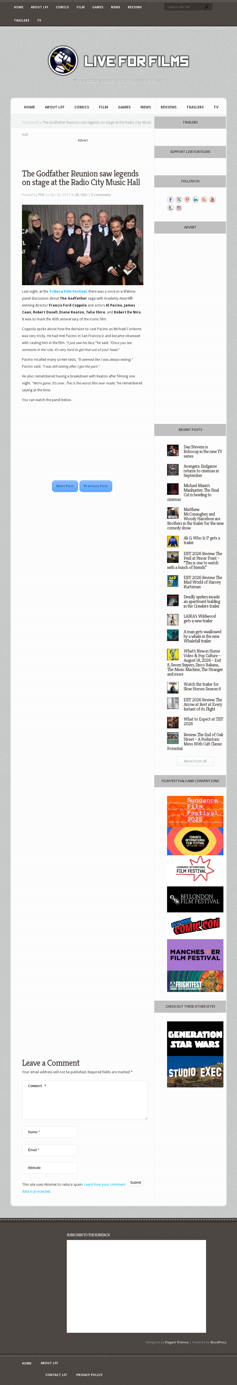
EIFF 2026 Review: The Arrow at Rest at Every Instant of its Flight (203, 704)
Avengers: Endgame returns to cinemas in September (201, 470)
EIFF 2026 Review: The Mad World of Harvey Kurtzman (203, 582)
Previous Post (96, 486)
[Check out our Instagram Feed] (178, 207)
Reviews (135, 7)
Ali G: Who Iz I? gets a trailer (202, 540)
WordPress (218, 1342)
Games (97, 7)
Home (18, 7)
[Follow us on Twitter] (178, 199)
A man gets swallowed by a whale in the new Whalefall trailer (202, 636)
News (115, 7)
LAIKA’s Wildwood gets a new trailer (200, 618)
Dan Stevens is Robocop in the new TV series (203, 451)
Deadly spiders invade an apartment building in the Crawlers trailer (202, 601)
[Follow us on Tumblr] (170, 207)
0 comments (101, 195)
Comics (62, 7)
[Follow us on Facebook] (170, 199)
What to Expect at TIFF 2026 (203, 721)
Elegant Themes (177, 1342)
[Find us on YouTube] (212, 199)
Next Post (65, 486)
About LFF (39, 7)
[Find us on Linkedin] (195, 199)
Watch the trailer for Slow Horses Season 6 (202, 686)
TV (39, 20)
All (37, 123)
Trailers (21, 20)
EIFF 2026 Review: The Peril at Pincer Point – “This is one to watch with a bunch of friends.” (194, 560)
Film (81, 7)
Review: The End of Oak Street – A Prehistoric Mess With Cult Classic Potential (195, 741)
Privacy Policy (89, 1375)
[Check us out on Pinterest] (187, 199)
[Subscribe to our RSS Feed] (204, 199)
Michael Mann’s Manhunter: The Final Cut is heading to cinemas (193, 492)
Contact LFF (56, 1375)
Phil (41, 195)
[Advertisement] (89, 152)
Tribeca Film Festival (68, 292)
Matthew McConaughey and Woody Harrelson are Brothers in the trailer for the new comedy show (195, 518)
